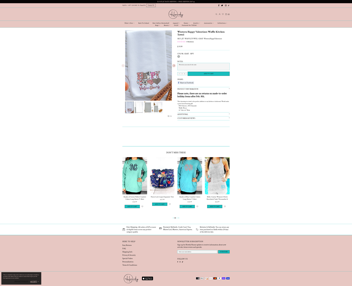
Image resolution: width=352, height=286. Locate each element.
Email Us (143, 5)
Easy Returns (127, 245)
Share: (180, 79)
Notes (180, 61)
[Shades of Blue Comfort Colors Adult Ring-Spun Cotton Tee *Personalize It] (134, 159)
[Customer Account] (220, 14)
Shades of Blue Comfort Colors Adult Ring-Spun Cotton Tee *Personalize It (134, 199)
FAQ (124, 248)
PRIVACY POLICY (21, 281)
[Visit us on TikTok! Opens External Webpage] (229, 5)
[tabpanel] (134, 187)
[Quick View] (144, 159)
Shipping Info (127, 252)
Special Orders (127, 258)
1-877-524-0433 (132, 5)
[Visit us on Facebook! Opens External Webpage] (218, 5)
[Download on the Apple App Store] (147, 279)
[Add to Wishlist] (142, 208)
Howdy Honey (176, 14)
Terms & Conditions (129, 265)
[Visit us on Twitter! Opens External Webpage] (222, 5)
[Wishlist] (223, 14)
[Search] (216, 14)
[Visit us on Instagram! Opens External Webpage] (225, 5)
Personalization (127, 262)
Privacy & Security (129, 255)
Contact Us (151, 5)
